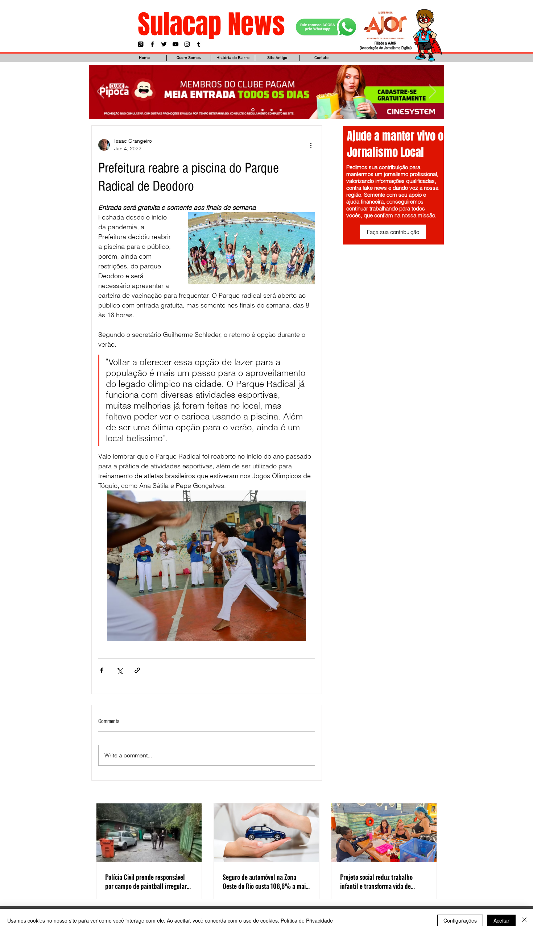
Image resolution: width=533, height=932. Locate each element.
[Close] (524, 920)
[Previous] (100, 92)
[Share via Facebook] (101, 670)
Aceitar (501, 920)
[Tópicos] (140, 44)
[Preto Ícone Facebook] (152, 44)
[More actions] (310, 145)
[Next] (432, 92)
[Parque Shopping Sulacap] (271, 110)
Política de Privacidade (307, 920)
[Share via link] (137, 670)
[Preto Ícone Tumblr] (198, 44)
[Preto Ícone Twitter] (164, 44)
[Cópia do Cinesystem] (253, 110)
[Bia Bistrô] (262, 110)
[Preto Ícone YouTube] (175, 44)
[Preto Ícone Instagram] (187, 44)
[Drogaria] (281, 110)
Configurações (460, 920)
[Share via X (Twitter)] (119, 670)
